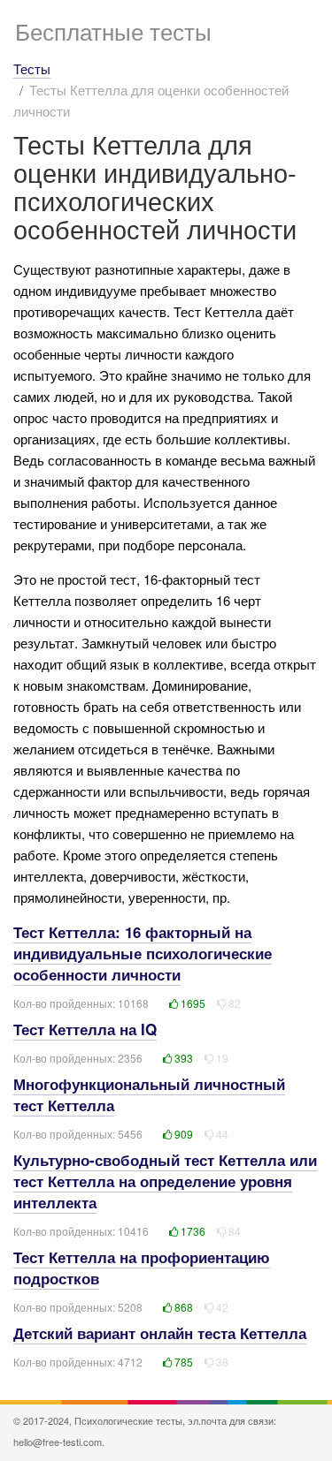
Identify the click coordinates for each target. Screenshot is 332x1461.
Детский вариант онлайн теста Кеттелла (159, 1333)
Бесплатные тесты (113, 30)
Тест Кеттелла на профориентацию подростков (141, 1267)
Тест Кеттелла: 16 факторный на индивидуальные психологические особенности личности (142, 953)
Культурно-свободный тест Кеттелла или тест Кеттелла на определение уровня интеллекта (165, 1181)
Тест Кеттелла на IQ (85, 1029)
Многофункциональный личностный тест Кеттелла (149, 1094)
